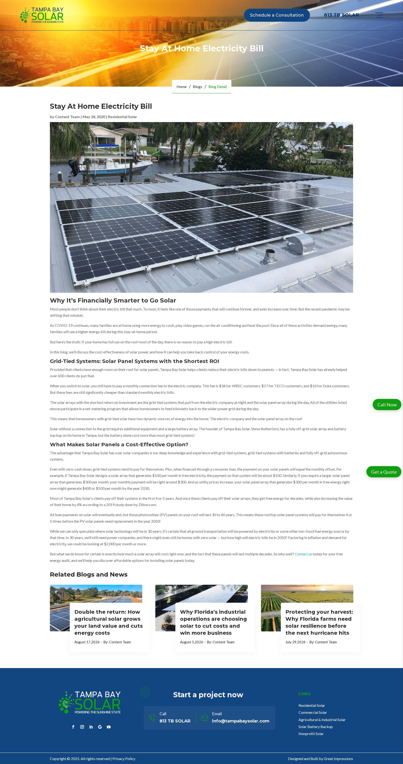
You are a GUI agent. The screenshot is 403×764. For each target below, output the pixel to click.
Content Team (67, 116)
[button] (387, 404)
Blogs (197, 86)
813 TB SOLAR (341, 15)
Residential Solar (122, 116)
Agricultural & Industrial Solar (322, 719)
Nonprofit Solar (311, 733)
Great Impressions (338, 758)
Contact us (303, 554)
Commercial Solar (313, 712)
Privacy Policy (123, 758)
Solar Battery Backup (316, 726)
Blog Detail (217, 86)
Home (182, 86)
